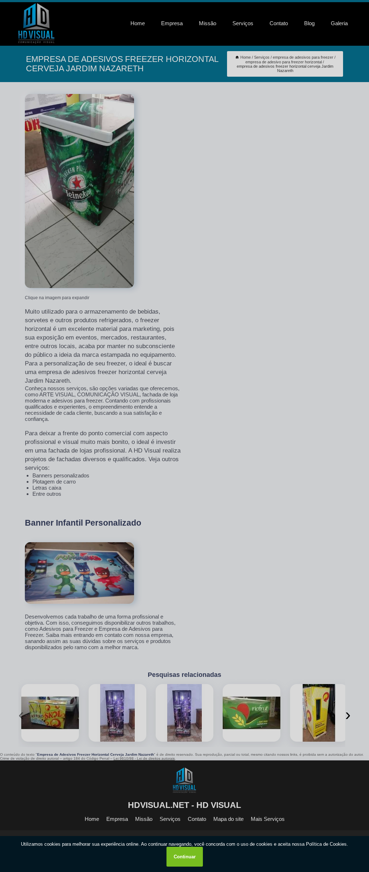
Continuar (185, 856)
